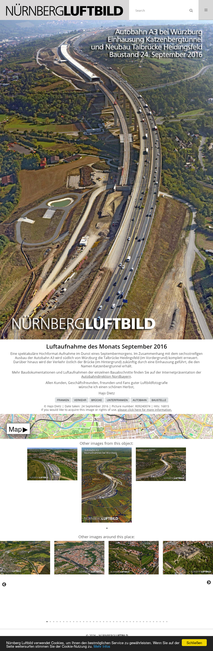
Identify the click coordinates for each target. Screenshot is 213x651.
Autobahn (140, 400)
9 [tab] (74, 622)
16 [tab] (97, 622)
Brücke (96, 400)
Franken (63, 400)
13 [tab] (87, 622)
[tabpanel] (52, 464)
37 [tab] (167, 622)
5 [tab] (60, 622)
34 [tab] (157, 622)
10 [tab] (77, 622)
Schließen (194, 642)
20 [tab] (110, 622)
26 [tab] (130, 622)
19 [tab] (107, 622)
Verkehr (80, 400)
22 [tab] (117, 622)
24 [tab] (123, 622)
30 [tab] (143, 622)
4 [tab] (57, 622)
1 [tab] (107, 528)
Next (209, 582)
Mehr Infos (102, 646)
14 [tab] (90, 622)
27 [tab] (133, 622)
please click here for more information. (145, 410)
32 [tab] (150, 622)
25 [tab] (127, 622)
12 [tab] (84, 622)
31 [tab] (147, 622)
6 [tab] (64, 622)
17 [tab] (100, 622)
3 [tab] (54, 622)
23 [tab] (120, 622)
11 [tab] (80, 622)
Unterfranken (117, 400)
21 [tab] (113, 622)
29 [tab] (140, 622)
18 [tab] (104, 622)
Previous (4, 584)
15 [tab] (94, 622)
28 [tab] (137, 622)
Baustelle (159, 400)
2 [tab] (50, 622)
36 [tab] (163, 622)
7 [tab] (67, 622)
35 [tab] (160, 622)
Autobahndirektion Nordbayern (106, 376)
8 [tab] (70, 622)
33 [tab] (153, 622)
